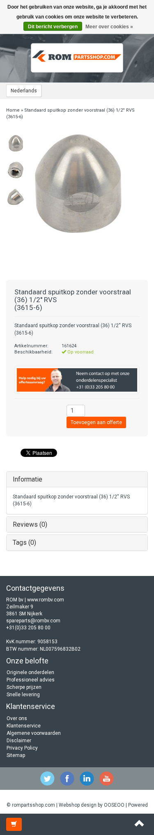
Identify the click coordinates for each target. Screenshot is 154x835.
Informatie (27, 479)
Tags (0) (24, 542)
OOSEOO (114, 805)
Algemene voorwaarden (34, 733)
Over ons (17, 718)
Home (13, 110)
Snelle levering (23, 694)
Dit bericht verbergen (53, 27)
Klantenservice (24, 726)
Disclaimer (19, 740)
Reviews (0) (30, 524)
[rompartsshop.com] (77, 58)
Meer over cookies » (109, 27)
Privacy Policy (22, 748)
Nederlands (24, 91)
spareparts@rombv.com (33, 621)
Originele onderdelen (30, 672)
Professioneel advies (31, 680)
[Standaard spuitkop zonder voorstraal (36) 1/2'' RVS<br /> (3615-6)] (15, 143)
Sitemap (16, 755)
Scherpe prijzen (24, 687)
